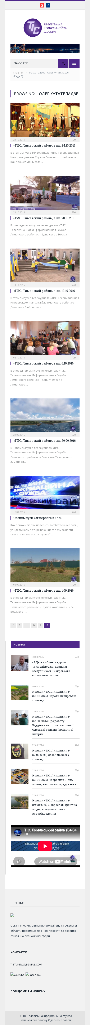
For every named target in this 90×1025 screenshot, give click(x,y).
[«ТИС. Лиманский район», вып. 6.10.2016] (45, 339)
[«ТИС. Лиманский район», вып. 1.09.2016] (45, 566)
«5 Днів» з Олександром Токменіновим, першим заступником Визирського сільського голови (51, 668)
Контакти (18, 952)
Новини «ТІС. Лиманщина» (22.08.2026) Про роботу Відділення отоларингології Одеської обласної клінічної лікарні (52, 725)
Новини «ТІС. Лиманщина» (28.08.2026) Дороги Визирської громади (54, 696)
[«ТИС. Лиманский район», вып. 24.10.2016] (45, 121)
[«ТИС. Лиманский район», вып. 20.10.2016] (45, 194)
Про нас (17, 903)
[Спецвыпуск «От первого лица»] (45, 494)
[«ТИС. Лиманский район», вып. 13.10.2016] (45, 267)
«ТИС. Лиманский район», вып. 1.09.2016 (43, 590)
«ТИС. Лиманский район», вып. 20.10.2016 (44, 218)
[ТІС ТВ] (45, 27)
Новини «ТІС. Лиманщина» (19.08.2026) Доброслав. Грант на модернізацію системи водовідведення (54, 807)
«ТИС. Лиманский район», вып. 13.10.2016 (44, 291)
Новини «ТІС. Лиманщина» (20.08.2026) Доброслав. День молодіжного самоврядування (54, 780)
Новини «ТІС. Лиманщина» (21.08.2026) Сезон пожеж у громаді (51, 755)
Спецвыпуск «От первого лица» (37, 518)
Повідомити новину (27, 991)
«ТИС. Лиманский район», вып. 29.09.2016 (44, 441)
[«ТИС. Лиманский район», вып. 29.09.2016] (45, 416)
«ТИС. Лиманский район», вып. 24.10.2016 (44, 145)
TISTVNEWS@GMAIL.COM (26, 964)
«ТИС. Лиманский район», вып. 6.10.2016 (43, 363)
